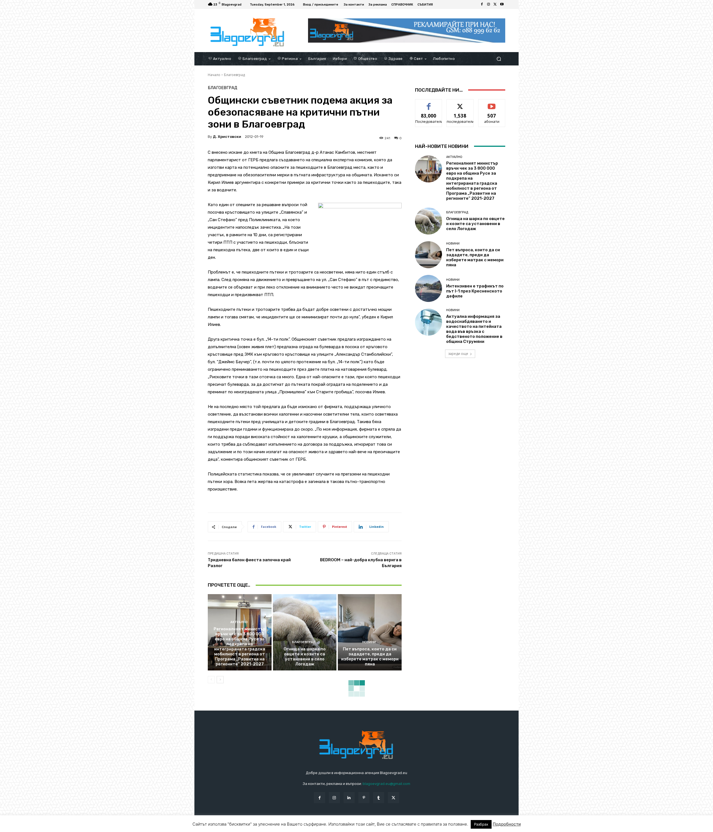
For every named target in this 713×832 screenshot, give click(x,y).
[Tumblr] (378, 797)
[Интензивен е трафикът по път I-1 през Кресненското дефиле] (428, 288)
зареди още (458, 353)
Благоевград (234, 74)
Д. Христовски (227, 136)
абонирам (491, 103)
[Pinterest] (363, 797)
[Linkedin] (349, 797)
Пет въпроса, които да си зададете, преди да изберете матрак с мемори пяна (370, 656)
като (428, 103)
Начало (214, 74)
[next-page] (220, 680)
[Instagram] (488, 4)
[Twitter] (495, 4)
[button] (498, 58)
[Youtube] (502, 4)
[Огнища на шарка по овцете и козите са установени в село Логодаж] (305, 632)
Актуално (239, 622)
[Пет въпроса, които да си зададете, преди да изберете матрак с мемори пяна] (370, 632)
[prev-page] (211, 680)
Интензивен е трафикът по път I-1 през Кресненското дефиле (475, 291)
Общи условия (274, 826)
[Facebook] (481, 4)
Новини (369, 642)
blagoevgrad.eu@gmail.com (386, 784)
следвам (460, 103)
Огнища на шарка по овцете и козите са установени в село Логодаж (305, 656)
